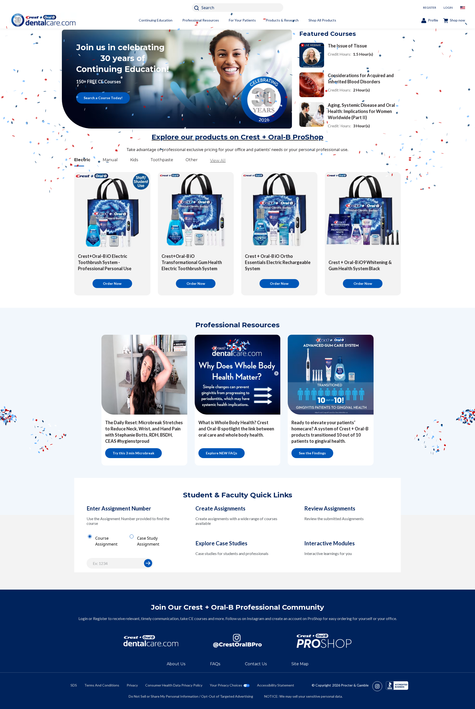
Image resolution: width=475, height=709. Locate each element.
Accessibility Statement (275, 685)
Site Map (300, 664)
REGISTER (429, 7)
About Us (176, 664)
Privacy (132, 685)
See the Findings (312, 453)
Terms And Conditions (101, 685)
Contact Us (256, 664)
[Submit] (148, 563)
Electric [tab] (82, 159)
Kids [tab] (134, 159)
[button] (148, 563)
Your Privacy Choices (226, 685)
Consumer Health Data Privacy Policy (173, 685)
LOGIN (448, 7)
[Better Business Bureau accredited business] (397, 686)
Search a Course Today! (103, 98)
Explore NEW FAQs (221, 453)
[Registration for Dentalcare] (151, 641)
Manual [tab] (110, 159)
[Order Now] (112, 210)
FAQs (215, 664)
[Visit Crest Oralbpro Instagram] (379, 686)
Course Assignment (106, 541)
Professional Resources (200, 20)
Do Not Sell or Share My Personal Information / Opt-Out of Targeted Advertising (191, 696)
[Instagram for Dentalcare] (237, 641)
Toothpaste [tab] (161, 159)
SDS (74, 685)
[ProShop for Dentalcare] (324, 641)
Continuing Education (155, 20)
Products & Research (282, 20)
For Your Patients (242, 20)
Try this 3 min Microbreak (133, 453)
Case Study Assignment (148, 541)
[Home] (43, 20)
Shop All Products (322, 20)
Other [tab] (192, 159)
